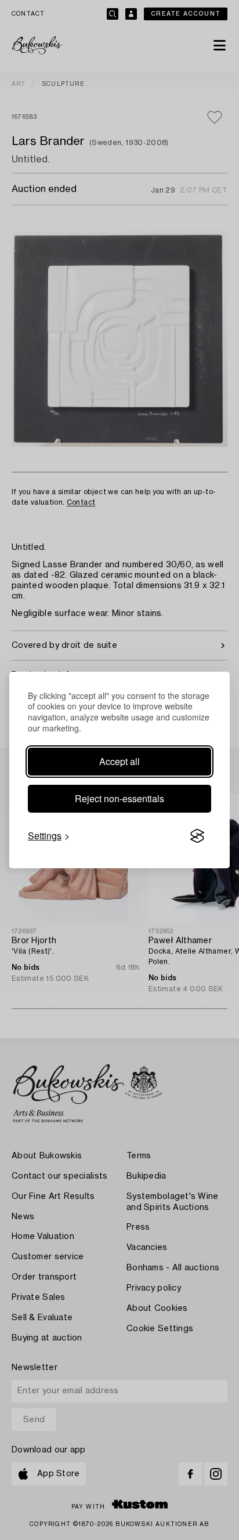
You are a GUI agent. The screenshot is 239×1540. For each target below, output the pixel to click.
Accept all (119, 761)
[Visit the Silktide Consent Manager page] (197, 836)
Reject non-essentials (119, 798)
